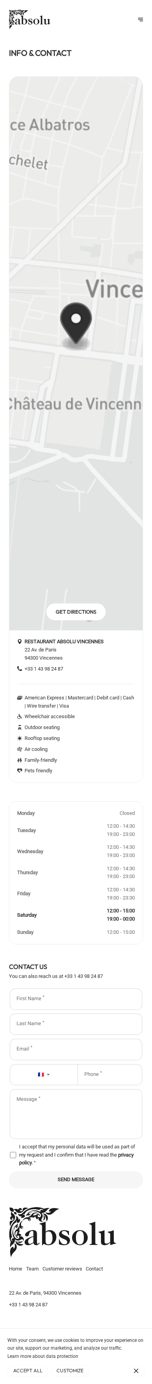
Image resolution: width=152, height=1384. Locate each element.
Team (32, 1269)
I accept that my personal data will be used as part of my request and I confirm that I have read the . (77, 1155)
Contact (94, 1269)
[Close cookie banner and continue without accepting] (136, 1370)
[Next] (140, 19)
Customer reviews (62, 1269)
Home (15, 1269)
